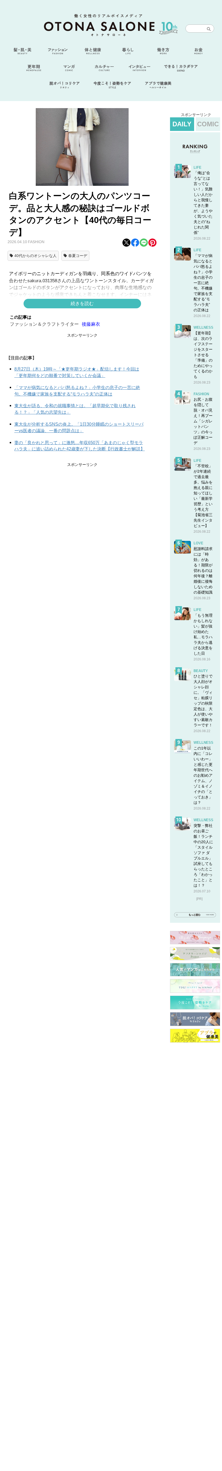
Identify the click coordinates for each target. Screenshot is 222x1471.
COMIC (208, 124)
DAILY (181, 124)
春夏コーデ (77, 255)
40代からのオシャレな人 (35, 255)
